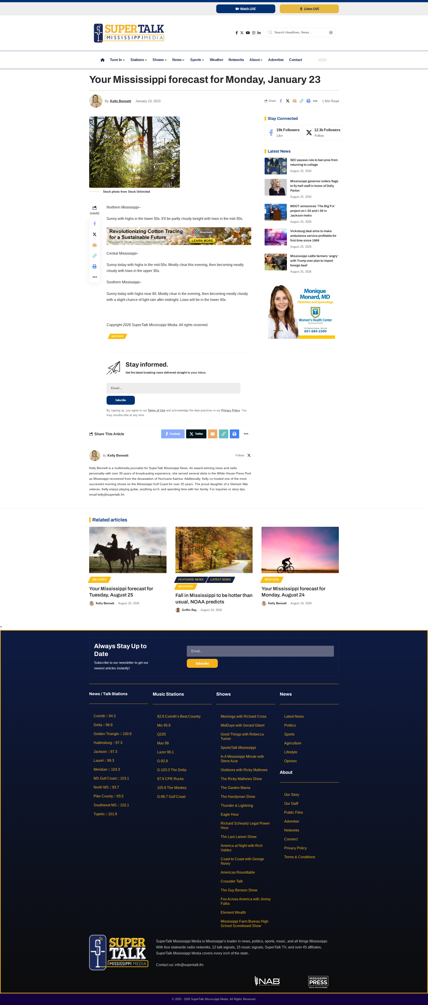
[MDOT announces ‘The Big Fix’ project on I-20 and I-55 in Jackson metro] (276, 212)
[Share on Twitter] (287, 100)
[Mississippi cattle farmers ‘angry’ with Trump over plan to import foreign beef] (276, 262)
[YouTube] (248, 33)
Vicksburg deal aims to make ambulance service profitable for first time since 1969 (313, 235)
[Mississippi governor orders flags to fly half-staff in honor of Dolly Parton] (276, 187)
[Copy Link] (301, 100)
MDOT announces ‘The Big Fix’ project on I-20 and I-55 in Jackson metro (312, 210)
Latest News (220, 579)
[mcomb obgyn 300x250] (301, 311)
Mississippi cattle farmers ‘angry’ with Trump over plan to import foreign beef (314, 260)
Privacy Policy (230, 410)
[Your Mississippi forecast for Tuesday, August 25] (128, 550)
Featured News (191, 579)
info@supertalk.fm (189, 964)
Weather (117, 336)
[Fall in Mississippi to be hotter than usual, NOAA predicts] (214, 550)
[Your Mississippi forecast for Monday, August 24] (300, 550)
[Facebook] (237, 33)
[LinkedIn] (259, 33)
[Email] (294, 100)
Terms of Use (156, 410)
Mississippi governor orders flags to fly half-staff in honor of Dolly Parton (314, 186)
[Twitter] (242, 33)
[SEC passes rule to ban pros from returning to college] (276, 166)
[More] (315, 100)
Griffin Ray (189, 610)
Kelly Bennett (120, 101)
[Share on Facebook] (281, 100)
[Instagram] (253, 33)
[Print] (308, 100)
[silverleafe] (179, 236)
